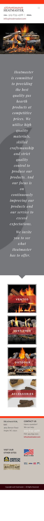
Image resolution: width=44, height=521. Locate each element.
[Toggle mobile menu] (39, 8)
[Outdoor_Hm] (22, 348)
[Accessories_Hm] (22, 379)
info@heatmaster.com (15, 18)
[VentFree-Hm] (22, 316)
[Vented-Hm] (22, 285)
